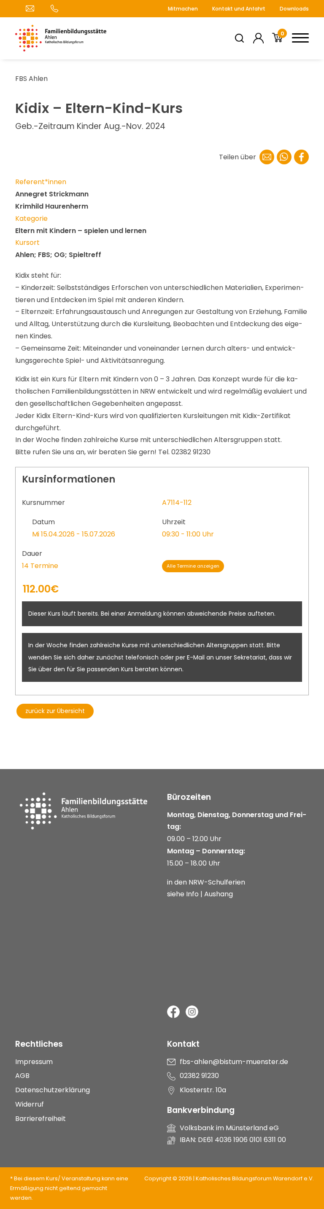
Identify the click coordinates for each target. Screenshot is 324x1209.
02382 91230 (199, 1075)
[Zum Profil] (258, 38)
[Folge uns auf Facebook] (173, 1011)
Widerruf (29, 1104)
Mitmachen (183, 8)
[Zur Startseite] (86, 821)
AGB (22, 1075)
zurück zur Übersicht (55, 711)
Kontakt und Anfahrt (238, 8)
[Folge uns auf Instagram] (192, 1011)
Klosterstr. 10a (203, 1090)
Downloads (294, 8)
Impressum (34, 1062)
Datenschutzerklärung (52, 1090)
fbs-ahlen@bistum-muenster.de (234, 1062)
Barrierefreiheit (40, 1118)
